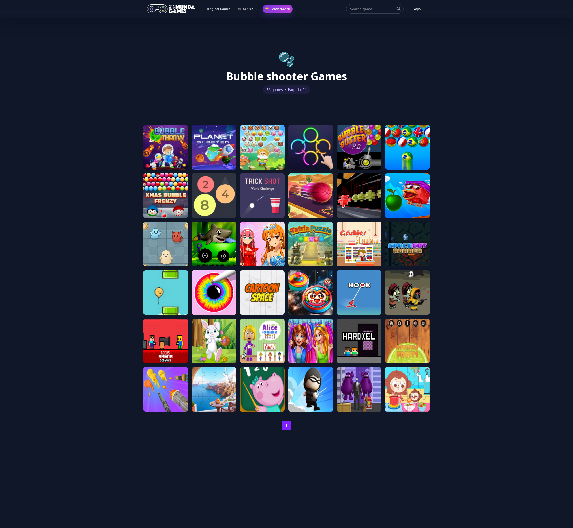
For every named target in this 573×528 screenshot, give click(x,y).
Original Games (218, 9)
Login (417, 9)
